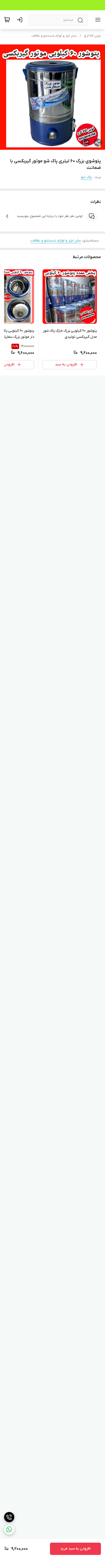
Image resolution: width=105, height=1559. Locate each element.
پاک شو (86, 177)
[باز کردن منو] (97, 20)
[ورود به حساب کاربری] (21, 19)
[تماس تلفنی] (9, 1517)
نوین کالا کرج (92, 36)
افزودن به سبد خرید (75, 1548)
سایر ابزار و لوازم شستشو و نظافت (54, 36)
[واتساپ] (9, 1529)
